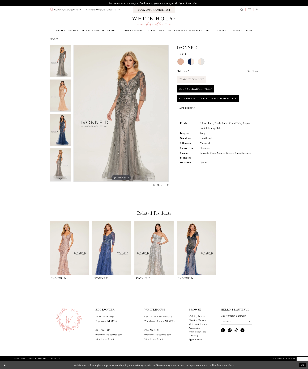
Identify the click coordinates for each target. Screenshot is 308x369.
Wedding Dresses (197, 316)
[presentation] (69, 248)
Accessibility (55, 358)
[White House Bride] (154, 21)
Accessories (194, 327)
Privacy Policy (19, 358)
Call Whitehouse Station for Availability (207, 98)
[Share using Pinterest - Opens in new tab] (168, 185)
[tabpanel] (60, 62)
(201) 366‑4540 (102, 330)
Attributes (187, 108)
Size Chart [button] (252, 71)
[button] (257, 9)
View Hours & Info (105, 339)
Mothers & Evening (198, 324)
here (231, 365)
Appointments (195, 339)
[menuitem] (65, 10)
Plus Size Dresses (197, 320)
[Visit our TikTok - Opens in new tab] (236, 330)
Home (54, 39)
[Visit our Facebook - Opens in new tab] (223, 330)
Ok (302, 365)
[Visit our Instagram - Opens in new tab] (229, 330)
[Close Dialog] (5, 365)
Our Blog (193, 335)
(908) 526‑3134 (151, 330)
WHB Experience (197, 331)
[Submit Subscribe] (248, 321)
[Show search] (241, 9)
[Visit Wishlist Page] (249, 9)
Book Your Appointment (195, 89)
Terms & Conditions (37, 358)
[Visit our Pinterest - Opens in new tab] (242, 330)
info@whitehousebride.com (108, 334)
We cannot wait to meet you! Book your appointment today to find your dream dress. (154, 3)
